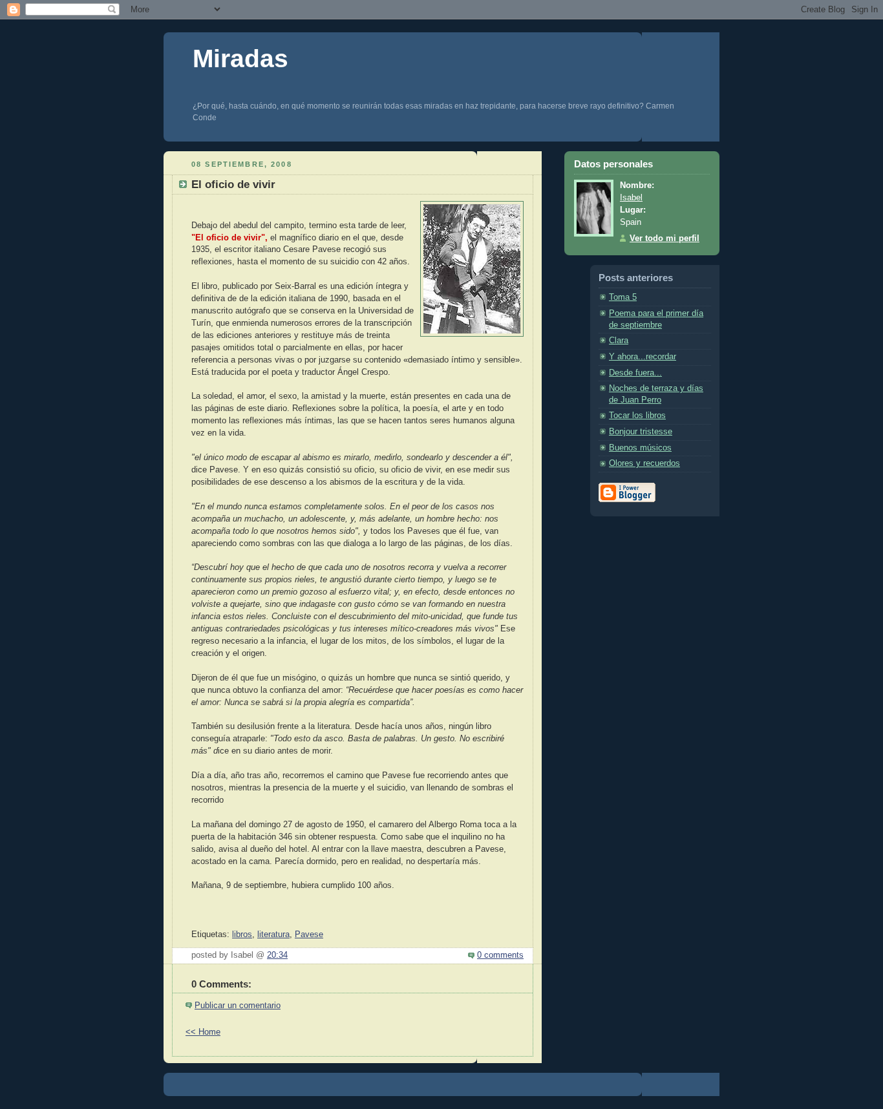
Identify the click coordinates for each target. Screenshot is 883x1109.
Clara (618, 340)
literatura (273, 934)
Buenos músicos (640, 447)
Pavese (309, 934)
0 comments (500, 955)
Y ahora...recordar (642, 356)
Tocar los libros (637, 415)
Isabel (631, 197)
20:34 (277, 955)
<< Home (203, 1032)
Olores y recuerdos (644, 463)
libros (242, 934)
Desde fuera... (635, 372)
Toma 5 (623, 297)
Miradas (240, 58)
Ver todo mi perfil (664, 238)
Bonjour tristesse (640, 431)
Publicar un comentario (238, 1005)
